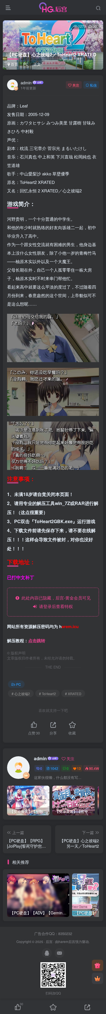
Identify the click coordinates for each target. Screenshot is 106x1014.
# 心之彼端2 (21, 693)
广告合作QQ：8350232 (53, 933)
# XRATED (73, 693)
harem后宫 (67, 941)
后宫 (49, 941)
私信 (93, 85)
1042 (54, 768)
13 (79, 768)
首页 (14, 64)
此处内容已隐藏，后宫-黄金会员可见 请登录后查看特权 (55, 602)
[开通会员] (97, 978)
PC (25, 64)
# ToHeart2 (47, 693)
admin (26, 82)
